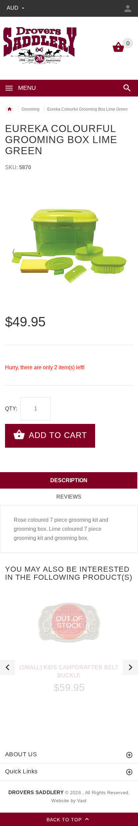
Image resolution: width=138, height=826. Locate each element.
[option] (69, 246)
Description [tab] (68, 480)
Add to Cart (56, 435)
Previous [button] (7, 667)
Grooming (30, 109)
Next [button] (130, 667)
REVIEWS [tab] (68, 497)
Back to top (65, 819)
